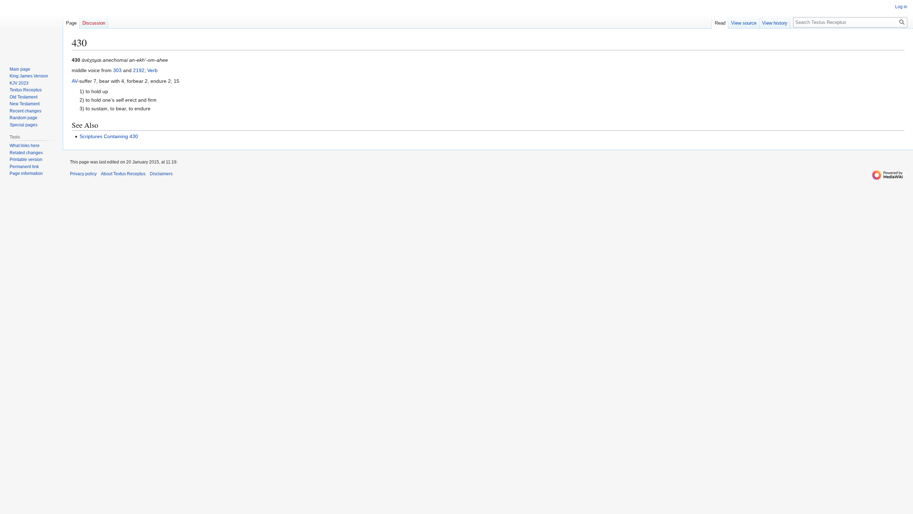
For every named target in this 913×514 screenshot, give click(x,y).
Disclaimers (161, 173)
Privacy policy (83, 173)
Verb (152, 70)
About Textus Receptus (123, 173)
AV (74, 81)
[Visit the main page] (31, 28)
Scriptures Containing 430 (109, 136)
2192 (138, 70)
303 (117, 70)
